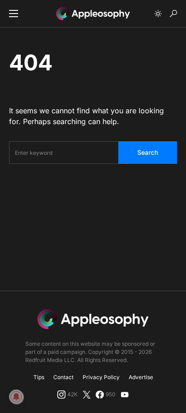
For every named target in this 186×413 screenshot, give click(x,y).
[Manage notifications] (16, 397)
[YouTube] (125, 394)
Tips (38, 377)
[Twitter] (87, 394)
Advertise (141, 377)
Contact (63, 377)
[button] (13, 13)
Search (147, 152)
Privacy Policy (101, 377)
